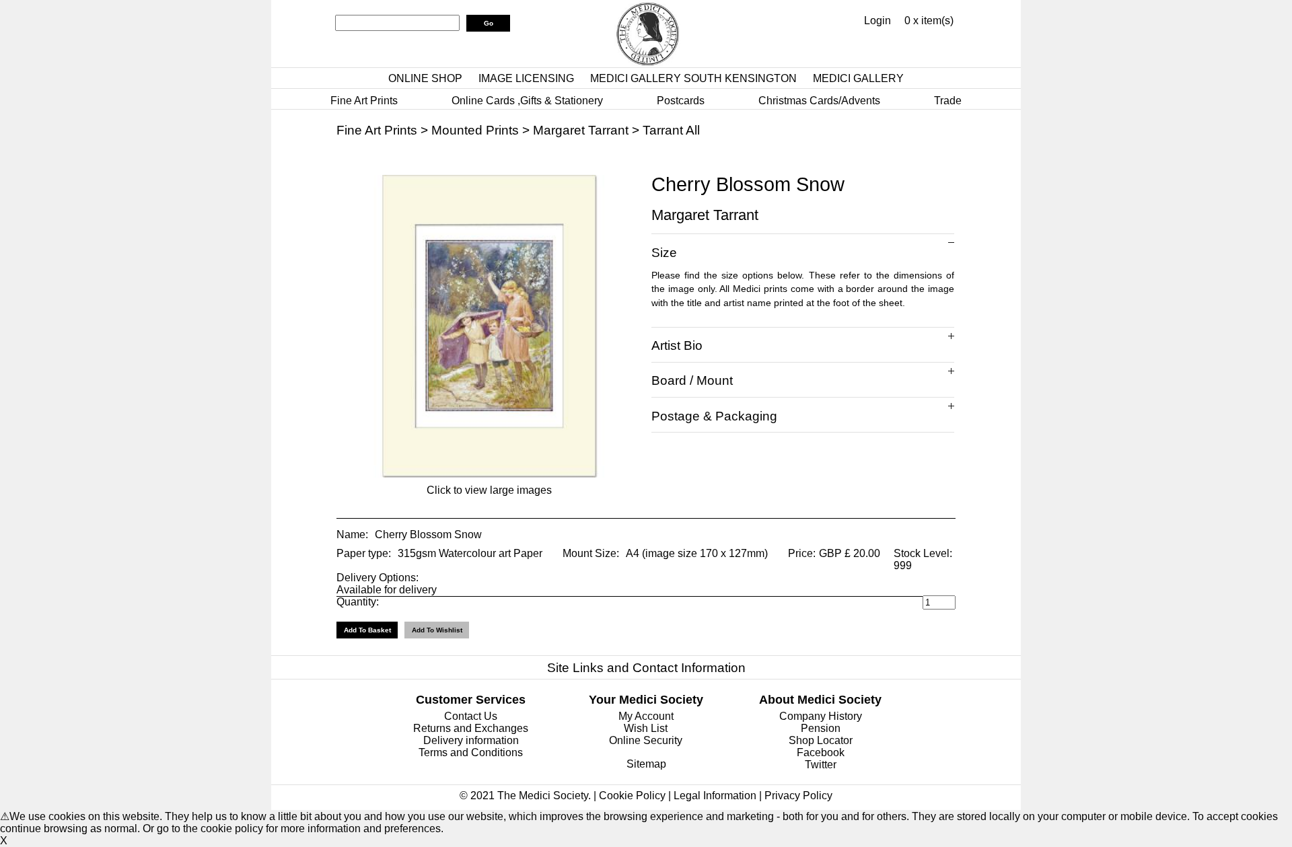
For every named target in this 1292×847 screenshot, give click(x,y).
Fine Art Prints (364, 100)
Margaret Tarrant (581, 130)
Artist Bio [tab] (677, 345)
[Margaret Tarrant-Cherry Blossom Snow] (489, 474)
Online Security (645, 740)
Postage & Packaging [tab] (714, 416)
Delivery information (471, 740)
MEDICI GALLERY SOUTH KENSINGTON (693, 78)
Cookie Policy (632, 795)
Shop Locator (821, 740)
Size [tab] (664, 253)
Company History (820, 716)
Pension (820, 728)
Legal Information (715, 795)
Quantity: (357, 601)
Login (877, 20)
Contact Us (470, 716)
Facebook (821, 752)
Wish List (646, 728)
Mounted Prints (475, 130)
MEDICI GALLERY (858, 78)
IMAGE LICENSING (526, 78)
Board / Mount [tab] (692, 380)
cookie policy (232, 828)
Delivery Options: (377, 577)
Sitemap (646, 764)
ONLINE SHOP (425, 78)
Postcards (681, 100)
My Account (646, 716)
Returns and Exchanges (470, 728)
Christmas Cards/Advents (819, 100)
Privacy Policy (798, 795)
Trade (948, 100)
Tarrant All (671, 130)
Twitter (820, 764)
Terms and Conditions (471, 752)
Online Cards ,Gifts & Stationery (527, 100)
